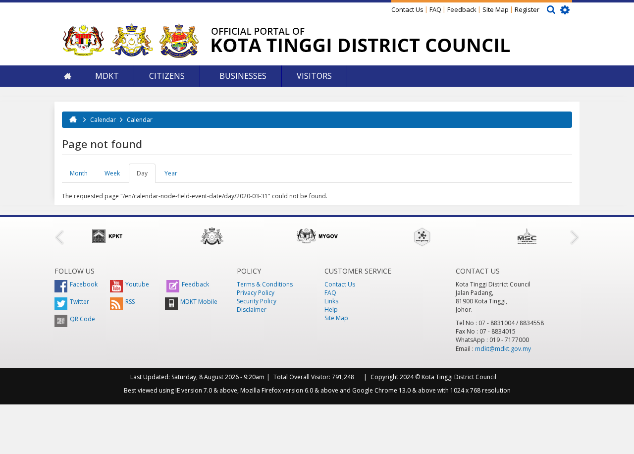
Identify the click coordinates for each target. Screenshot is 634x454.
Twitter (79, 301)
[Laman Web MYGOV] (317, 236)
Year (170, 173)
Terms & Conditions (265, 284)
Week (112, 173)
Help (331, 309)
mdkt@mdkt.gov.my (503, 348)
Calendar (103, 119)
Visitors (314, 75)
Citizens (167, 75)
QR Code (82, 319)
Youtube (137, 284)
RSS (130, 301)
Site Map (495, 9)
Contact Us (407, 9)
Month (79, 173)
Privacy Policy (255, 292)
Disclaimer (251, 309)
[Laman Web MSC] (527, 236)
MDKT (107, 75)
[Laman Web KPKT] (106, 236)
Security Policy (256, 301)
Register (527, 9)
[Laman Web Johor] (211, 236)
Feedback (461, 9)
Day (146, 176)
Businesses (241, 75)
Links (331, 301)
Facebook (84, 284)
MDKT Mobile (198, 301)
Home (67, 76)
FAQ (435, 9)
